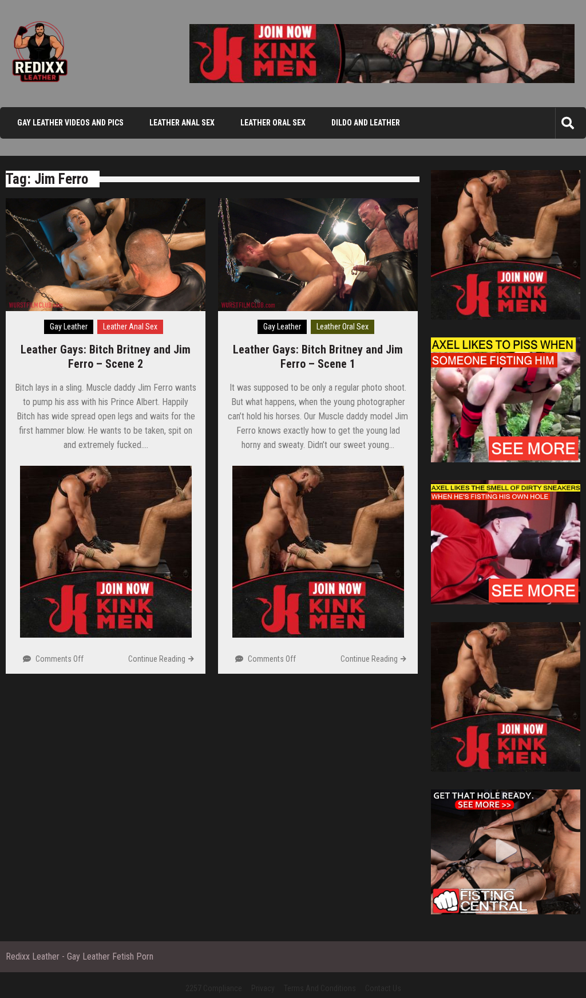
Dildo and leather (365, 122)
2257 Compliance (213, 988)
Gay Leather (69, 326)
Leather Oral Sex (273, 122)
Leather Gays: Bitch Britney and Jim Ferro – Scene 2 (106, 357)
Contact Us (383, 988)
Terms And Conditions (320, 988)
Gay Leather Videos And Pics (70, 122)
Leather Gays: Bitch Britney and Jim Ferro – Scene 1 (318, 357)
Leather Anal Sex (182, 122)
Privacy (263, 988)
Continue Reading (156, 658)
